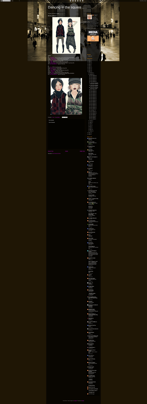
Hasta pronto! (90, 382)
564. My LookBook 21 (92, 95)
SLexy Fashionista (91, 232)
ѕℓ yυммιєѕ (90, 168)
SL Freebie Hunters (91, 220)
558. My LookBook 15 (92, 104)
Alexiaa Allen (90, 271)
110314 (89, 326)
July (90, 123)
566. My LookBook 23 (92, 92)
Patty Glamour (91, 318)
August (90, 122)
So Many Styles (91, 286)
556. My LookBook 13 (92, 107)
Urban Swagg (53, 70)
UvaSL (89, 181)
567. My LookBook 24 (92, 91)
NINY (89, 169)
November (91, 74)
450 (89, 298)
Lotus (51, 67)
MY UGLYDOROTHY (53, 63)
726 (89, 275)
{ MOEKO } (90, 283)
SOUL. (51, 60)
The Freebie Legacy (91, 186)
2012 (89, 71)
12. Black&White (91, 294)
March (90, 129)
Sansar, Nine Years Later (92, 154)
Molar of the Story (91, 150)
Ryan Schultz (90, 153)
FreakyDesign (90, 289)
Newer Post (50, 151)
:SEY (51, 69)
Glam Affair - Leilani (91, 211)
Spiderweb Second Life (92, 190)
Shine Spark (90, 306)
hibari (89, 234)
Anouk (89, 333)
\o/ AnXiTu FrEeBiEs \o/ (92, 321)
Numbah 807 (90, 287)
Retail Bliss (90, 149)
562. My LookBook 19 (92, 98)
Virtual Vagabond (91, 246)
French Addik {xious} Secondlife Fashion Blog (92, 297)
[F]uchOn (52, 71)
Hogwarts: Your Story (91, 376)
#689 (89, 272)
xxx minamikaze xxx (92, 202)
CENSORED (52, 57)
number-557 (90, 235)
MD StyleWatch (91, 343)
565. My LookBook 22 (92, 94)
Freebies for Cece (91, 146)
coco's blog (90, 164)
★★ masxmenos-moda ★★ (93, 328)
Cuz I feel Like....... (91, 367)
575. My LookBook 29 (92, 77)
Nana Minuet (90, 242)
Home (66, 151)
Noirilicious (90, 206)
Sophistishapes (91, 332)
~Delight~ (90, 274)
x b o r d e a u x (91, 355)
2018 (89, 64)
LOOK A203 (90, 158)
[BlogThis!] (63, 117)
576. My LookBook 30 (92, 75)
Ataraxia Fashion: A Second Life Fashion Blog (93, 314)
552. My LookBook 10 (92, 113)
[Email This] (62, 117)
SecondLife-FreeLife (92, 381)
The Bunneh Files (91, 385)
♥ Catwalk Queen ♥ (91, 347)
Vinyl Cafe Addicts (91, 278)
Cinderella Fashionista (92, 210)
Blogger (83, 400)
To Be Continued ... (91, 199)
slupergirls (90, 301)
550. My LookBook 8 (92, 116)
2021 (89, 60)
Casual (89, 322)
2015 (89, 67)
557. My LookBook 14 (92, 105)
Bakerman (90, 139)
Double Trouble (91, 366)
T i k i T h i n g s (91, 393)
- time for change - (91, 302)
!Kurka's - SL (90, 282)
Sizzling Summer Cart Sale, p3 (93, 221)
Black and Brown (91, 243)
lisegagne (75, 400)
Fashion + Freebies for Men (93, 198)
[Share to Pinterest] (66, 117)
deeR (52, 61)
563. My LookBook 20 (92, 97)
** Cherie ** (96, 15)
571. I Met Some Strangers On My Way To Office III (93, 83)
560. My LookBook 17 (92, 101)
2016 (89, 65)
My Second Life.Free (92, 325)
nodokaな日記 (90, 224)
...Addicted (90, 379)
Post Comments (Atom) (56, 153)
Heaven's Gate (53, 58)
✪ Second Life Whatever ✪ (93, 335)
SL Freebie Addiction (92, 178)
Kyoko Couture (53, 62)
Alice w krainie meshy (91, 229)
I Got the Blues (90, 315)
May (90, 126)
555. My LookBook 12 (92, 108)
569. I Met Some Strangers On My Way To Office (93, 88)
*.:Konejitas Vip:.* (91, 392)
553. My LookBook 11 (92, 111)
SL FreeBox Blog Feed (92, 218)
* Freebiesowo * (91, 228)
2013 (89, 70)
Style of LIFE (90, 238)
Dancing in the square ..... (67, 7)
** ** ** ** (89, 329)
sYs (89, 359)
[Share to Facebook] (65, 117)
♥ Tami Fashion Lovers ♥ (92, 390)
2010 (89, 134)
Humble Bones (90, 356)
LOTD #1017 (90, 147)
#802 (89, 162)
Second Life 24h (91, 195)
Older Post (82, 151)
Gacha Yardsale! (91, 290)
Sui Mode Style (91, 340)
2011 (89, 132)
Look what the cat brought (93, 388)
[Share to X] (64, 117)
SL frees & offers (91, 141)
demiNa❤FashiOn (91, 375)
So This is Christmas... (91, 215)
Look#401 (90, 319)
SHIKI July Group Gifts (91, 341)
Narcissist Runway (91, 358)
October (90, 120)
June (90, 125)
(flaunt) (53, 72)
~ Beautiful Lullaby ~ (92, 293)
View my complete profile (91, 28)
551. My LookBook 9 (92, 114)
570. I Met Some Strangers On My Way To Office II (93, 86)
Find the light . (90, 207)
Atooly (52, 73)
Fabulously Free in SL (92, 138)
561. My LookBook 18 (92, 100)
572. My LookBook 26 (92, 81)
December (91, 72)
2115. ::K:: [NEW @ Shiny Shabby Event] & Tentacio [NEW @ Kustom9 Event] (92, 263)
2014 (89, 68)
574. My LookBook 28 (92, 78)
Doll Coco (90, 165)
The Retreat (90, 344)
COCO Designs (53, 59)
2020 (89, 61)
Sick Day (89, 179)
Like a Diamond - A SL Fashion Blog (92, 214)
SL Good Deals (91, 161)
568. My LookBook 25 (92, 89)
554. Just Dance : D (92, 110)
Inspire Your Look (91, 387)
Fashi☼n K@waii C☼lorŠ (92, 261)
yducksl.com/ (90, 266)
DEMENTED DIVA (91, 309)
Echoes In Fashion (91, 362)
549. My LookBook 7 (92, 117)
